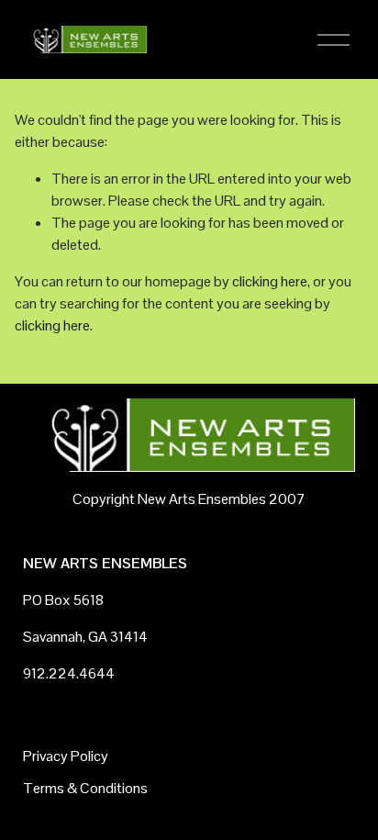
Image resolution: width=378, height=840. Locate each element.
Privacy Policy (65, 756)
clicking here (269, 281)
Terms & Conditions (85, 788)
